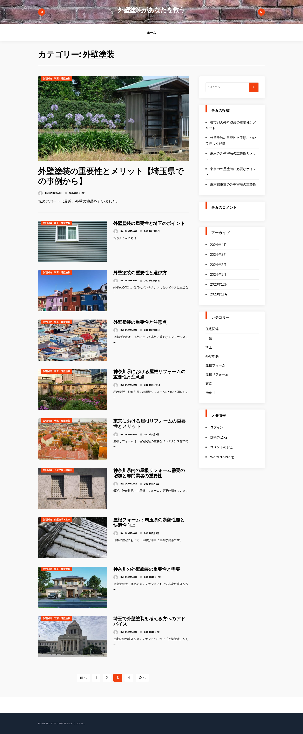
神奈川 (69, 470)
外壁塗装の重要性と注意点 (140, 322)
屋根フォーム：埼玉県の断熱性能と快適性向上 (149, 522)
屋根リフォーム (217, 374)
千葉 (56, 420)
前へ (83, 678)
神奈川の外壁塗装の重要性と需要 (146, 569)
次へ (142, 678)
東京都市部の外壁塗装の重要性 (233, 184)
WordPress (62, 723)
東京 (68, 519)
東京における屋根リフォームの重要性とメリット (149, 423)
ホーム (151, 32)
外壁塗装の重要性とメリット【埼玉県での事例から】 (110, 176)
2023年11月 (219, 294)
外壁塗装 (65, 78)
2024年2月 (218, 265)
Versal (80, 723)
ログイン (216, 427)
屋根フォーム (215, 365)
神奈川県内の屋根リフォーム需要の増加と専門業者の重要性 (149, 473)
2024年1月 (218, 275)
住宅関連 (47, 78)
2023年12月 (219, 284)
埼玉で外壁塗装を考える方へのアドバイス (149, 621)
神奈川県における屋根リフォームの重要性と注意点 (149, 374)
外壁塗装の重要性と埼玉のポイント (149, 223)
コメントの (222, 447)
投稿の (218, 437)
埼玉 (56, 78)
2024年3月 (218, 255)
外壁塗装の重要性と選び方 (140, 273)
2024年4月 (218, 245)
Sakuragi (55, 193)
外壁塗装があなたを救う (151, 9)
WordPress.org (222, 457)
